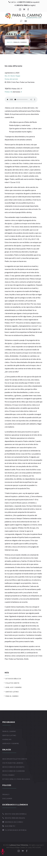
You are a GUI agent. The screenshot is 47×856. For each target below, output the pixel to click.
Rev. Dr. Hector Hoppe (12, 76)
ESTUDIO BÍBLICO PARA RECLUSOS (16, 779)
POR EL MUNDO (8, 775)
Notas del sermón (11, 79)
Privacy (6, 794)
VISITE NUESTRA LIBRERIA (12, 763)
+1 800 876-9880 (21, 5)
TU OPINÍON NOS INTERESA (14, 830)
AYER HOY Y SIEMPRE (10, 743)
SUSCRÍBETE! (8, 826)
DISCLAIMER (7, 798)
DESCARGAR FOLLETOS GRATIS (14, 759)
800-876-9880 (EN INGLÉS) (13, 818)
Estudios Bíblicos (13, 679)
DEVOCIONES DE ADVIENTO (13, 767)
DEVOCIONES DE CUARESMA (13, 771)
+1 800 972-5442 (23, 2)
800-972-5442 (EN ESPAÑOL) (14, 814)
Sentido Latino (12, 692)
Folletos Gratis (12, 683)
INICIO (9, 42)
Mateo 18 (8, 92)
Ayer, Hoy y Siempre (13, 687)
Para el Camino (11, 696)
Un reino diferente (13, 66)
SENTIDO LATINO (9, 735)
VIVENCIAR (6, 739)
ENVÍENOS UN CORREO (12, 822)
